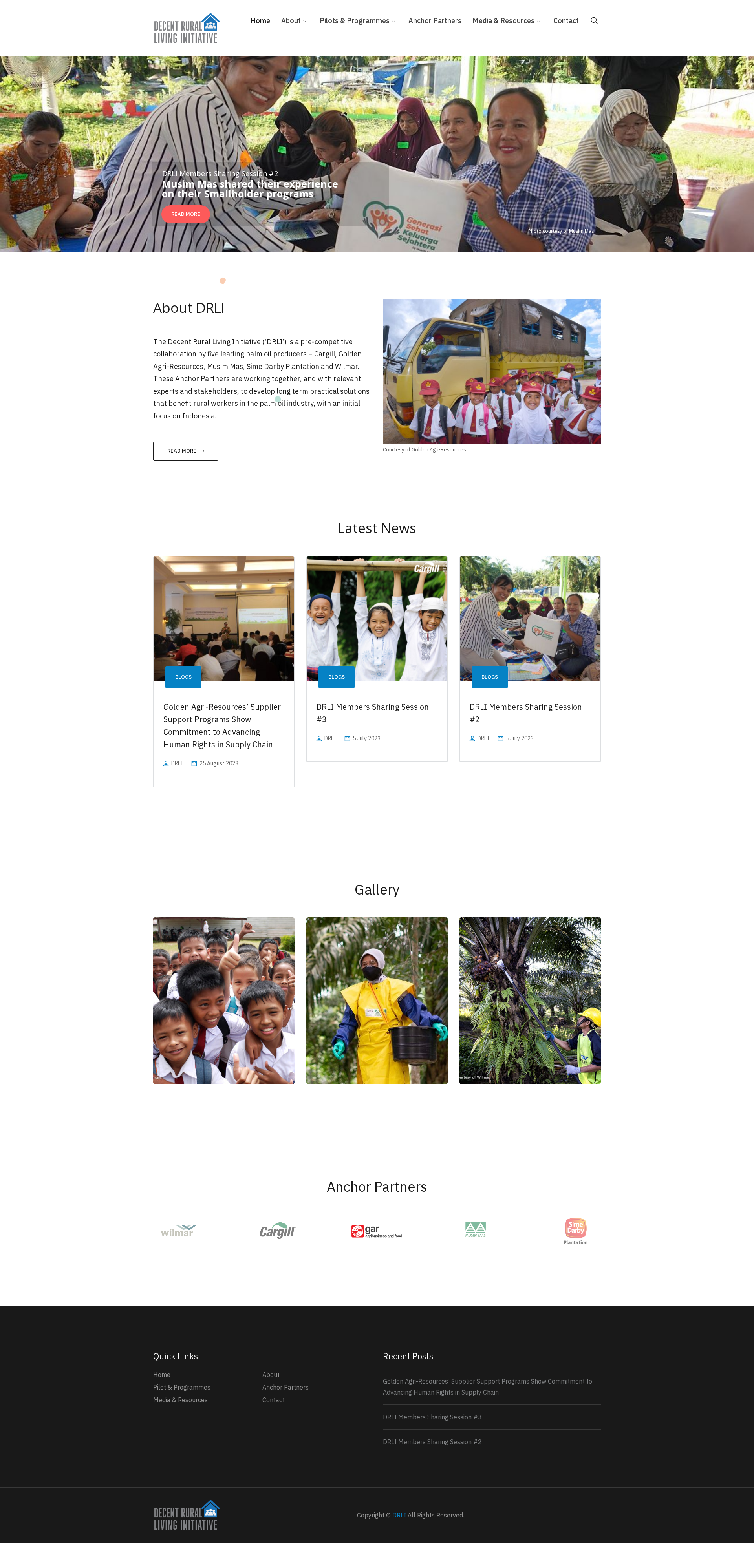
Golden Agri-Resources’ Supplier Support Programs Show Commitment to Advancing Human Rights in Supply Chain (487, 1386)
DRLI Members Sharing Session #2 (432, 1442)
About (271, 1375)
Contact (273, 1400)
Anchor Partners (285, 1387)
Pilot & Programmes (181, 1387)
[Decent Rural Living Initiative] (186, 27)
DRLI (177, 763)
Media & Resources (180, 1400)
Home (161, 1375)
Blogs (183, 677)
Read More (181, 450)
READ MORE (185, 214)
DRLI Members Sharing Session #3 (432, 1417)
